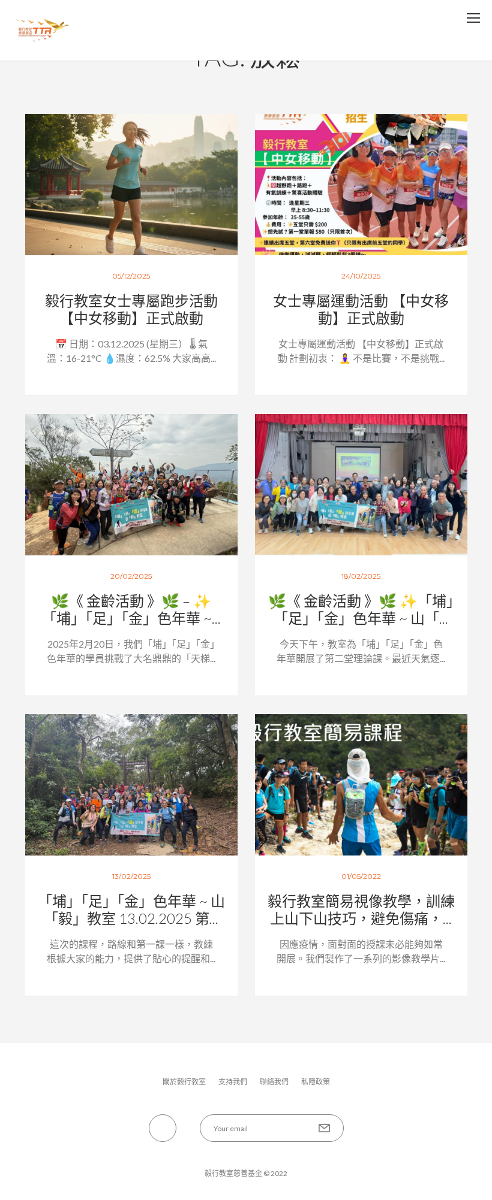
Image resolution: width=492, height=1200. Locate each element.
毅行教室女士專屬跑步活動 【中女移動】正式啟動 (131, 309)
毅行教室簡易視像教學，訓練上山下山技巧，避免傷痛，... (361, 909)
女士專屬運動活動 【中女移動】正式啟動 (361, 309)
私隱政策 (315, 1081)
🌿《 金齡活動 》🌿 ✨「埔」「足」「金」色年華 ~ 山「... (361, 609)
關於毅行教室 (184, 1081)
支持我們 (232, 1081)
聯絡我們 (274, 1081)
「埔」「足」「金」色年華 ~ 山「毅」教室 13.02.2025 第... (131, 909)
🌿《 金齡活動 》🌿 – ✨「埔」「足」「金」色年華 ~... (131, 609)
